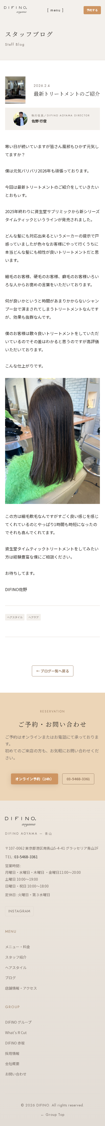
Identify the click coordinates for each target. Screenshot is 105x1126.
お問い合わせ (16, 1073)
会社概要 (12, 1063)
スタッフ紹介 (16, 957)
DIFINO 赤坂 (15, 1042)
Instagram (19, 911)
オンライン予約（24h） (34, 778)
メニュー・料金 (17, 946)
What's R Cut (16, 1032)
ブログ (10, 977)
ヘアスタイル (14, 617)
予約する (92, 10)
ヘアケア (34, 617)
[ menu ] (55, 10)
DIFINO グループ (18, 1022)
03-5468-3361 (78, 778)
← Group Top (52, 1114)
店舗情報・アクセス (21, 988)
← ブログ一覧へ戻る (52, 670)
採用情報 (12, 1053)
